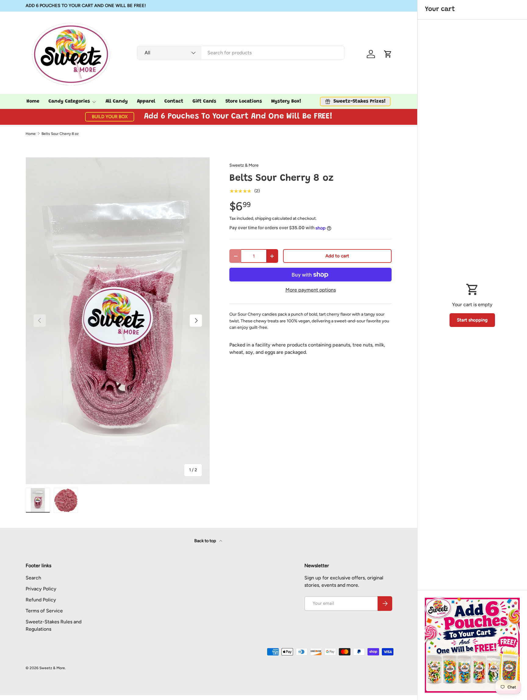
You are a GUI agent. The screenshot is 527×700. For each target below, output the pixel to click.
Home (33, 101)
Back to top (205, 540)
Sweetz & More (244, 165)
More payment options (310, 290)
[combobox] (240, 52)
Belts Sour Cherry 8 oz (60, 134)
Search (33, 578)
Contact (173, 101)
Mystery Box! (286, 101)
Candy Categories (69, 101)
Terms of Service (44, 611)
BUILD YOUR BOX (109, 116)
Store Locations (243, 101)
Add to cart (337, 256)
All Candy (117, 101)
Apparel (146, 101)
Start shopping (472, 320)
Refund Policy (41, 600)
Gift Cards (204, 101)
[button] (388, 54)
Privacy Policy (41, 589)
